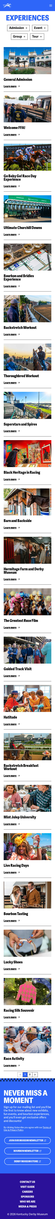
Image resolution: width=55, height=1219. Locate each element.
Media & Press (27, 1206)
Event (38, 28)
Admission (16, 28)
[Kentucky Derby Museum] (7, 5)
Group (17, 36)
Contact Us (27, 1182)
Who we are (27, 1201)
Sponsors (27, 1196)
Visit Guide (27, 1187)
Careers (27, 1191)
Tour (35, 36)
